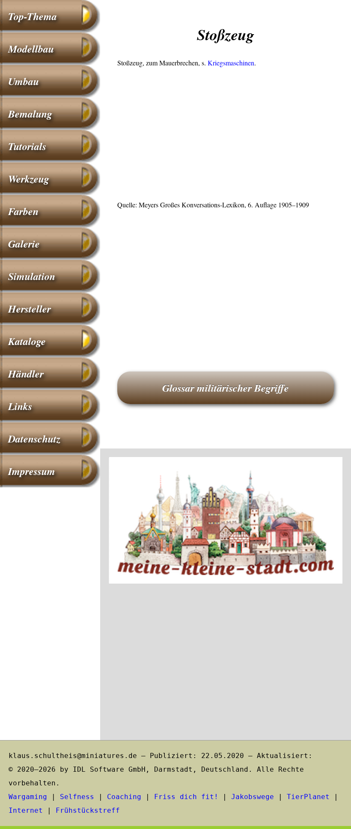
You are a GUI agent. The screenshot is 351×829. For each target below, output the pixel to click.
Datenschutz (34, 438)
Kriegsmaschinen (231, 62)
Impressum (31, 471)
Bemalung (30, 113)
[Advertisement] (225, 136)
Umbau (23, 81)
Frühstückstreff (88, 810)
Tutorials (27, 146)
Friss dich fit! (186, 797)
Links (20, 406)
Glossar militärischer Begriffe (225, 388)
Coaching (124, 797)
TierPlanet (308, 797)
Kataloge (27, 341)
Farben (23, 211)
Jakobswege (252, 797)
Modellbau (31, 48)
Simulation (31, 276)
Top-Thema (32, 16)
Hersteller (29, 308)
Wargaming (28, 797)
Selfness (77, 797)
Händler (26, 373)
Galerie (24, 243)
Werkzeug (28, 178)
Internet (26, 810)
